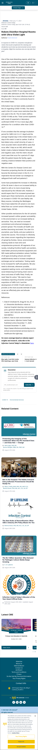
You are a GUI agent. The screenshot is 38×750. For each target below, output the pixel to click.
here (32, 343)
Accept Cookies (21, 746)
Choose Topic (17, 8)
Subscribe (28, 385)
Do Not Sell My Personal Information (19, 676)
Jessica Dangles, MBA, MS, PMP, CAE (13, 447)
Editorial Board (19, 666)
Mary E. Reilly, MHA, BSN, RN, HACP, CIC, (16, 486)
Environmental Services (17, 400)
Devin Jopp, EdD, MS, (11, 445)
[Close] (35, 716)
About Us (19, 664)
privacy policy (6, 390)
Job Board (19, 670)
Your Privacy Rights (19, 678)
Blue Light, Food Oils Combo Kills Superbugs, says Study (10, 360)
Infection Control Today (8, 23)
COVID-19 (5, 400)
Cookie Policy (15, 733)
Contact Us (19, 668)
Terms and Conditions (19, 672)
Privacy (19, 674)
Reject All (21, 741)
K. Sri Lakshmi (9, 565)
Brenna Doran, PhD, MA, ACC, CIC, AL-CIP (15, 488)
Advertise (19, 661)
